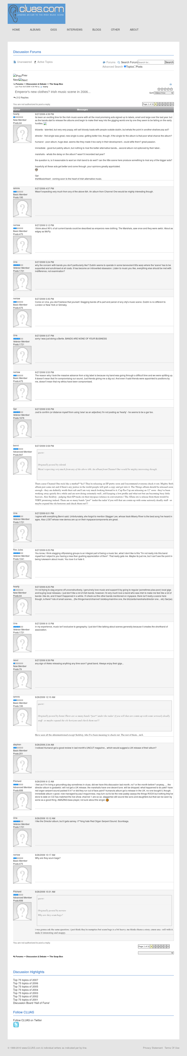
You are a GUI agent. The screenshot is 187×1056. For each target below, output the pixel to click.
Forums (110, 62)
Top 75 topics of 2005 (25, 986)
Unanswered (24, 62)
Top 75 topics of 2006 (25, 983)
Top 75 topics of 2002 (25, 996)
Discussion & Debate (36, 84)
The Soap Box (56, 84)
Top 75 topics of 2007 (25, 980)
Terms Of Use (172, 1047)
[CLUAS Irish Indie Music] (36, 13)
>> (172, 104)
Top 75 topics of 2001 (25, 999)
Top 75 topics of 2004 (25, 990)
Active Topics (45, 62)
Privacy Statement (153, 1047)
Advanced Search (112, 66)
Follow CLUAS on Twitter (27, 1020)
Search (169, 62)
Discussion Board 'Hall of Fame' (31, 1003)
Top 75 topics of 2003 (25, 993)
